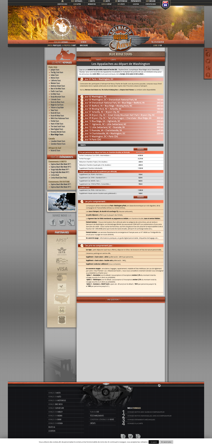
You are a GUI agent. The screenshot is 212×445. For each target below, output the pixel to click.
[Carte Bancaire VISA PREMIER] (62, 272)
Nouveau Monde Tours (58, 132)
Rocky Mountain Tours (58, 96)
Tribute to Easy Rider (57, 107)
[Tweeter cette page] (208, 61)
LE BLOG (83, 42)
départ (107, 4)
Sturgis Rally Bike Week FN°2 (60, 172)
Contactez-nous (151, 4)
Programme (83, 59)
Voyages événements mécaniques (138, 420)
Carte (113, 59)
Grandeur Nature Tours (58, 144)
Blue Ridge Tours (57, 134)
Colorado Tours (55, 99)
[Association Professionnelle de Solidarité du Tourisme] (62, 246)
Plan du (94, 411)
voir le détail (106, 279)
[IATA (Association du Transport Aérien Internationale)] (62, 256)
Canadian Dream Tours (58, 141)
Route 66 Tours (55, 113)
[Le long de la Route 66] (62, 305)
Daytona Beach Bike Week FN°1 (61, 164)
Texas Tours (54, 110)
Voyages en (54, 396)
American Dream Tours (58, 86)
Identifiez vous (62, 4)
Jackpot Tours (55, 69)
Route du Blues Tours (57, 102)
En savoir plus (166, 442)
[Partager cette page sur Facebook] (208, 54)
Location (136, 4)
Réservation (92, 4)
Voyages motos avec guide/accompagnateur (143, 412)
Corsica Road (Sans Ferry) (59, 177)
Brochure (84, 45)
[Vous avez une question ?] (208, 74)
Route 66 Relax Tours (57, 115)
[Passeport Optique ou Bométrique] (61, 266)
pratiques (54, 45)
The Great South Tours (58, 126)
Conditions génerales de (102, 419)
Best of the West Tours (58, 88)
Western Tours (55, 83)
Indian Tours (55, 75)
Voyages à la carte (132, 423)
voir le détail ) (128, 284)
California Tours (56, 80)
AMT (69, 45)
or (157, 45)
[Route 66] (61, 315)
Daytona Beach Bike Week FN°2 (61, 167)
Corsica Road (55, 175)
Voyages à (54, 392)
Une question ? (113, 299)
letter (77, 4)
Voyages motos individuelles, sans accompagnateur (146, 416)
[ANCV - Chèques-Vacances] (62, 293)
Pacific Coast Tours (57, 91)
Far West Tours (55, 94)
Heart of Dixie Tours (57, 123)
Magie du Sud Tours (57, 105)
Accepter (154, 442)
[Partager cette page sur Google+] (208, 68)
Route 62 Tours (55, 150)
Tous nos (61, 42)
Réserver (140, 149)
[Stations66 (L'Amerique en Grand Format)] (62, 325)
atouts (121, 4)
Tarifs (98, 59)
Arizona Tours (55, 78)
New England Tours (57, 129)
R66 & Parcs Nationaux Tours (60, 118)
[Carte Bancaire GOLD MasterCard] (61, 282)
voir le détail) (105, 275)
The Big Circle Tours (57, 72)
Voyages (55, 404)
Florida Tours (55, 121)
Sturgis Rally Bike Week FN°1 (60, 169)
